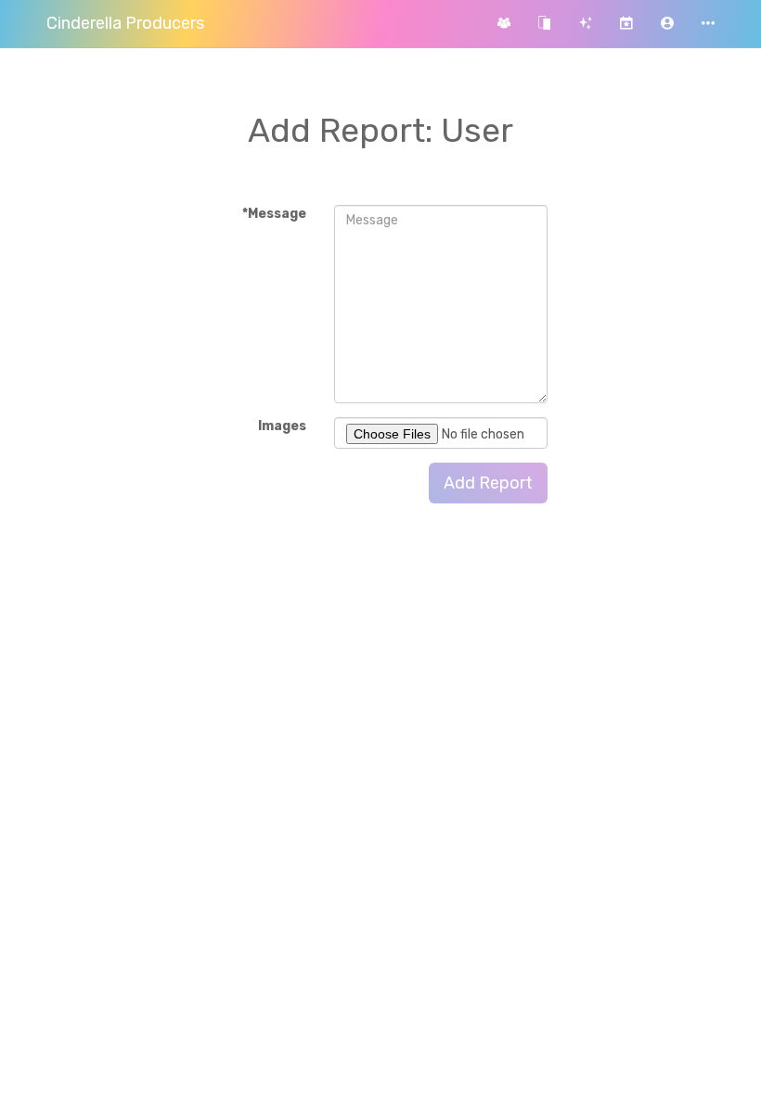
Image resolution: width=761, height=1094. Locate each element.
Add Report (488, 483)
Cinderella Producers (125, 23)
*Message (274, 214)
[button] (667, 23)
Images (282, 426)
